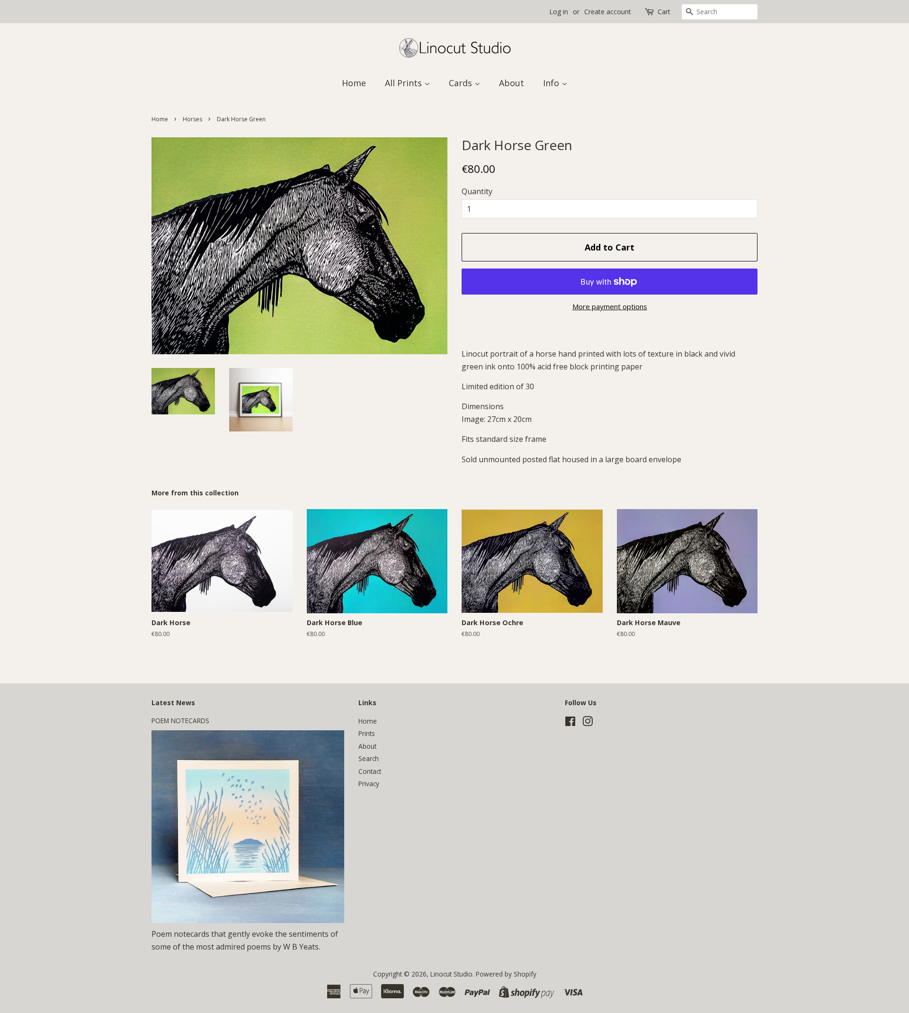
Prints (366, 733)
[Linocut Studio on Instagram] (587, 722)
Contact (369, 771)
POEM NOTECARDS (180, 720)
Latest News (173, 702)
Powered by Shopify (506, 973)
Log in (558, 11)
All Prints (404, 83)
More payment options (609, 306)
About (511, 83)
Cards (461, 83)
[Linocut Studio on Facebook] (570, 722)
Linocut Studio (451, 973)
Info (552, 83)
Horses (192, 119)
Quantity (477, 191)
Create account (607, 11)
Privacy (368, 783)
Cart (664, 11)
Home (354, 83)
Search (368, 758)
